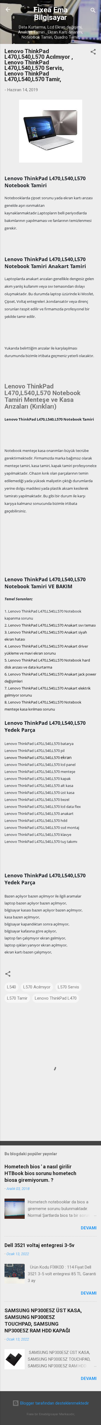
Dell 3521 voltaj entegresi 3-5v (39, 1245)
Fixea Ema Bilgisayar (50, 13)
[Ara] (93, 11)
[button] (93, 52)
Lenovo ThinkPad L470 (56, 998)
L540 (11, 987)
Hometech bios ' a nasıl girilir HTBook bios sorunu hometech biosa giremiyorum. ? (40, 1173)
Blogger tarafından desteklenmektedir (54, 1403)
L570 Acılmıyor (36, 987)
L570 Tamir (17, 998)
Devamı (89, 1228)
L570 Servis (68, 987)
